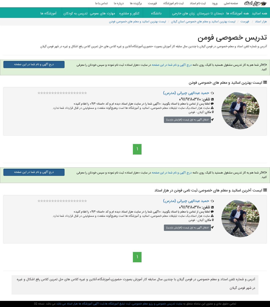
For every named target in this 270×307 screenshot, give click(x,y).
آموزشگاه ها (48, 13)
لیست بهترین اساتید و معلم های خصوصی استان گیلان (203, 21)
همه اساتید (260, 13)
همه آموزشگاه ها (237, 13)
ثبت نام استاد (198, 3)
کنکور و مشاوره (129, 13)
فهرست (152, 3)
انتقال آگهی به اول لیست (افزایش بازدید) (187, 120)
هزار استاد (261, 21)
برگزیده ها (136, 3)
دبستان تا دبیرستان (210, 13)
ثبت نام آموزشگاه (173, 3)
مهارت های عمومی (102, 13)
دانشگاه (156, 13)
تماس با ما (101, 3)
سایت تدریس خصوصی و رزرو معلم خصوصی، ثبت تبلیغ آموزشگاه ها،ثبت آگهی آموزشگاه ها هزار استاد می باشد (118, 304)
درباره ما (119, 3)
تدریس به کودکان (75, 13)
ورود (214, 3)
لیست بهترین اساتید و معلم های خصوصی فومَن (137, 21)
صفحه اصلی (231, 3)
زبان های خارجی (183, 13)
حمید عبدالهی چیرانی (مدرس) (186, 93)
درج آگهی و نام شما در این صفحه (171, 65)
